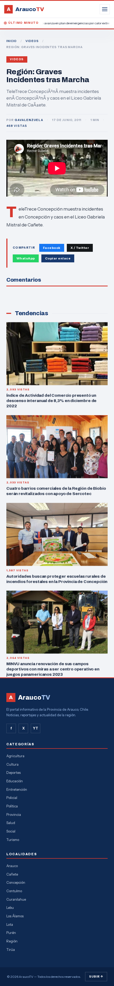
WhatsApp (25, 258)
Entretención (16, 789)
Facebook (51, 248)
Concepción (15, 882)
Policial (11, 798)
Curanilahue (16, 899)
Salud (10, 823)
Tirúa (10, 949)
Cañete (12, 874)
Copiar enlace (58, 258)
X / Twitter (80, 248)
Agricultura (15, 756)
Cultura (12, 764)
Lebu (10, 907)
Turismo (12, 840)
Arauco (12, 866)
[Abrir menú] (105, 9)
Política (12, 806)
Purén (11, 933)
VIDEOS (31, 41)
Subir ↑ (96, 976)
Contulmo (14, 891)
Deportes (13, 772)
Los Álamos (15, 916)
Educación (14, 781)
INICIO (11, 41)
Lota (9, 924)
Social (10, 831)
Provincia (13, 814)
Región (11, 941)
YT (35, 728)
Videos (17, 59)
